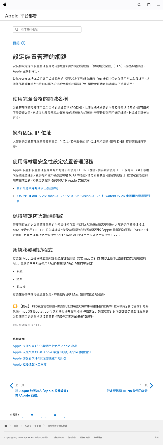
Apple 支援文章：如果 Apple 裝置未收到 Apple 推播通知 (52, 352)
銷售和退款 (85, 437)
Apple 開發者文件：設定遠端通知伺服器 (39, 358)
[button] (139, 5)
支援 (16, 426)
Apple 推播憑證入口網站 (30, 364)
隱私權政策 (59, 437)
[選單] (158, 5)
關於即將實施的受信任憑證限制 (37, 188)
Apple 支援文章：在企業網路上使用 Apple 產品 (45, 346)
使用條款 (72, 437)
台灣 (157, 437)
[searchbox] (47, 29)
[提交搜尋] (17, 30)
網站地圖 (98, 437)
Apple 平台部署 (21, 15)
